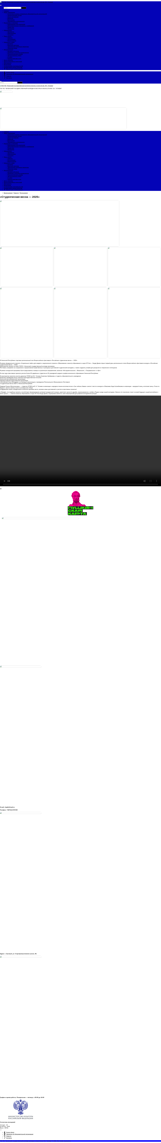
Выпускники (11, 20)
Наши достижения (13, 17)
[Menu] (0, 5)
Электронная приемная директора (18, 46)
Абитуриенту (7, 63)
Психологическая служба (15, 54)
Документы (10, 31)
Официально (8, 30)
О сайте (9, 57)
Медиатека (10, 29)
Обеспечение (11, 33)
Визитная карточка (13, 45)
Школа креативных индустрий (13, 61)
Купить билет (10, 72)
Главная (6, 11)
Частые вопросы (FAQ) (14, 55)
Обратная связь (12, 48)
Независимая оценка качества (13, 67)
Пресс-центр (7, 36)
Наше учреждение (9, 12)
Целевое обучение (13, 51)
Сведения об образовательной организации (19, 74)
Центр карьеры (8, 60)
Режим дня (10, 27)
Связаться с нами (9, 42)
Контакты (10, 43)
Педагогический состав (14, 15)
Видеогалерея (11, 40)
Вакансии (10, 18)
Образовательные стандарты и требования (20, 26)
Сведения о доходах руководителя (18, 52)
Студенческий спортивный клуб (13, 66)
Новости (9, 37)
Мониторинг (7, 64)
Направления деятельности (16, 21)
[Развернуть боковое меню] (0, 488)
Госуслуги (10, 34)
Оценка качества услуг (14, 58)
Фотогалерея (11, 39)
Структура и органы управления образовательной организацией (27, 14)
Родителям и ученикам (11, 23)
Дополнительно (8, 49)
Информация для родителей (16, 24)
